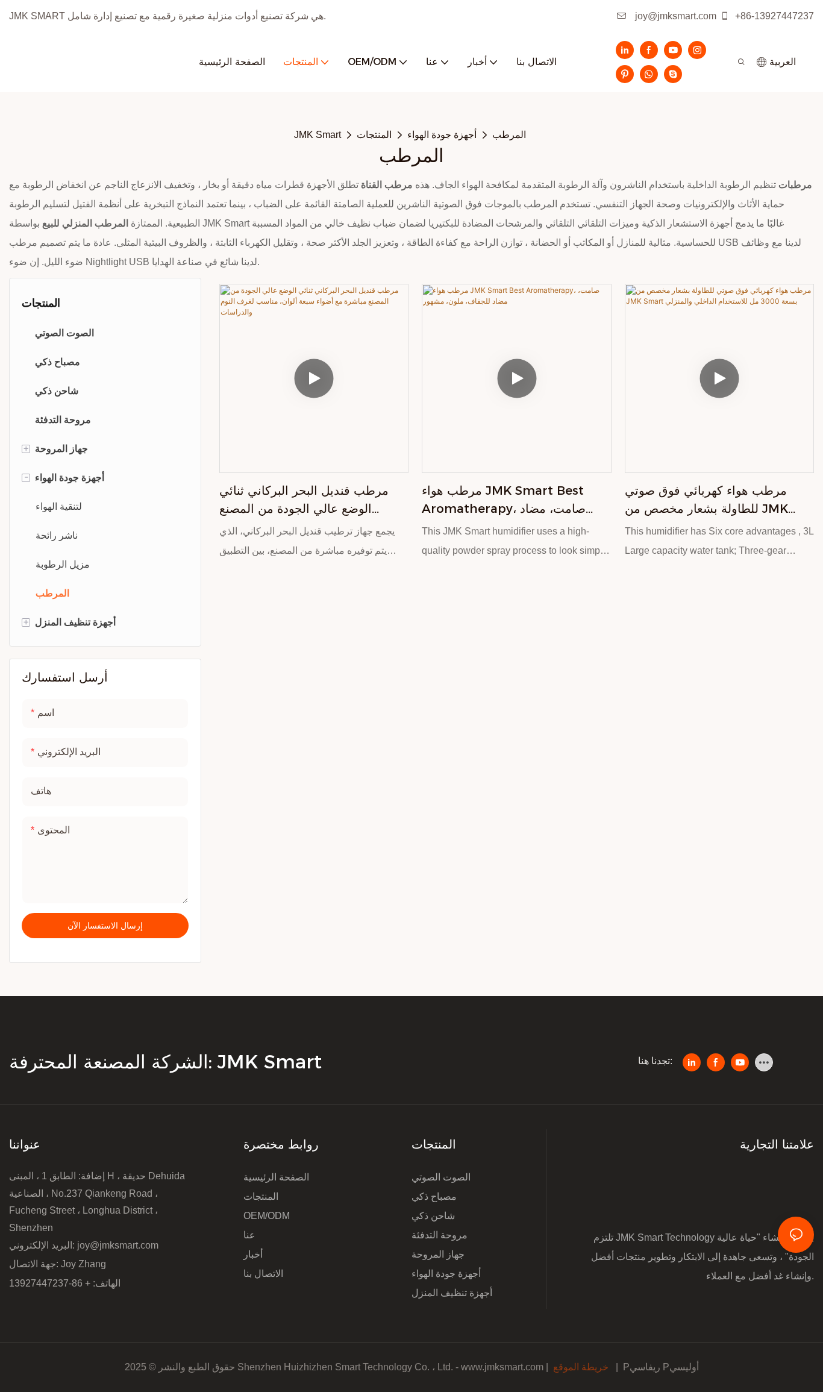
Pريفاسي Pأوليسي (661, 1367)
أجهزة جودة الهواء (442, 135)
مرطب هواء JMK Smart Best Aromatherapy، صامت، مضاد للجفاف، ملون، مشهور (504, 500)
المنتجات (374, 135)
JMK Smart (317, 135)
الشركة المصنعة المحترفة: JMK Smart (168, 1061)
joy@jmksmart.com (674, 16)
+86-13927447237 (773, 16)
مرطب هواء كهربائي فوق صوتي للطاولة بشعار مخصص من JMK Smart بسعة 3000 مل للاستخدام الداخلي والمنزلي (712, 500)
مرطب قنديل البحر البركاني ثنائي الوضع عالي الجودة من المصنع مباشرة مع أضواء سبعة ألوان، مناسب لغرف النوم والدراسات (313, 500)
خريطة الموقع (581, 1367)
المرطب (509, 135)
